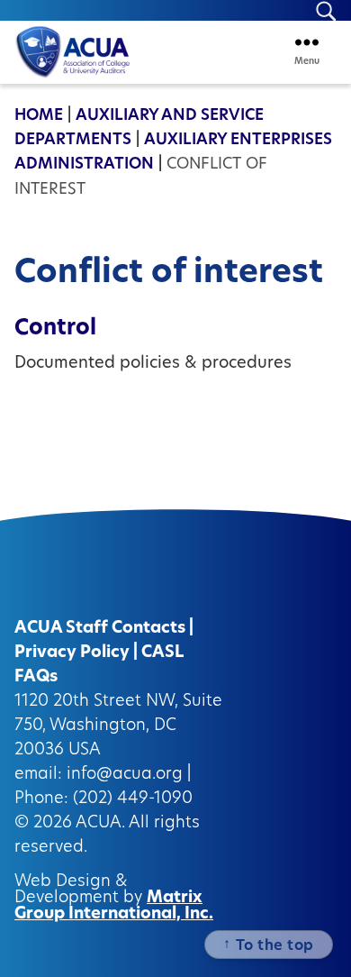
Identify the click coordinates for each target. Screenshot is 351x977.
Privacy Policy (72, 653)
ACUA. (100, 824)
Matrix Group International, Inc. (113, 906)
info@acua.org (125, 775)
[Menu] (307, 42)
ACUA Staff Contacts (99, 629)
